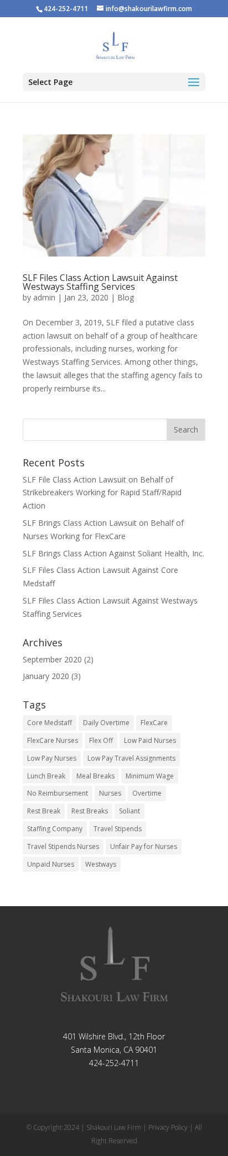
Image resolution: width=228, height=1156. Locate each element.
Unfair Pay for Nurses (143, 846)
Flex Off (101, 740)
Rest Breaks (89, 811)
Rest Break (43, 811)
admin (44, 297)
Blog (125, 297)
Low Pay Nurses (51, 758)
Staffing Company (54, 828)
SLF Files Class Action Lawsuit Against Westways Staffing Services (100, 282)
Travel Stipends (118, 828)
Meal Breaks (95, 776)
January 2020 (46, 676)
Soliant (129, 811)
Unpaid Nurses (50, 864)
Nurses (110, 793)
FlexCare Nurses (52, 740)
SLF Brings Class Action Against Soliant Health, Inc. (113, 553)
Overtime (147, 793)
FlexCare (154, 722)
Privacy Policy (168, 1127)
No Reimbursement (57, 793)
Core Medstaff (49, 722)
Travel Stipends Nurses (63, 846)
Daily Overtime (106, 722)
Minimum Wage (150, 776)
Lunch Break (46, 776)
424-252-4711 (114, 1063)
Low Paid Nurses (150, 740)
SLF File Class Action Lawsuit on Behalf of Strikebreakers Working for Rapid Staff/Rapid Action (102, 492)
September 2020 (52, 659)
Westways (100, 864)
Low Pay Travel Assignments (131, 758)
